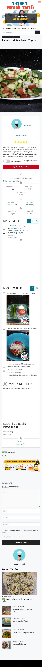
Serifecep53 (27, 125)
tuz (13, 235)
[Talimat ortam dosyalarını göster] (32, 288)
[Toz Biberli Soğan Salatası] (6, 633)
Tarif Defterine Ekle (22, 167)
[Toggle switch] (6, 161)
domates (14, 226)
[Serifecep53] (19, 555)
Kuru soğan (15, 230)
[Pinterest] (15, 46)
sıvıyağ (20, 233)
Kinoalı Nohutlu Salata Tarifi (22, 610)
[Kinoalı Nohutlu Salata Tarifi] (6, 610)
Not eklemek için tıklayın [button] (12, 181)
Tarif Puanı (5, 487)
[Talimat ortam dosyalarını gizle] (36, 288)
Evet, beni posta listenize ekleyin (13, 537)
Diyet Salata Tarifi (20, 621)
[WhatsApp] (20, 46)
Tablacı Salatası (19, 644)
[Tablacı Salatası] (6, 645)
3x (37, 221)
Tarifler (16, 37)
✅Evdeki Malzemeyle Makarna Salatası (17, 600)
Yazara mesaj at (21, 135)
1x (28, 221)
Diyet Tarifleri (18, 618)
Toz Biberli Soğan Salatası (24, 632)
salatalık (14, 228)
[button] (15, 142)
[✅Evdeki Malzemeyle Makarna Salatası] (19, 583)
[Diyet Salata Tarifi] (6, 622)
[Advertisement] (21, 262)
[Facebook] (10, 46)
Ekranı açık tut (16, 161)
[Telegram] (25, 46)
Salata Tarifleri (7, 37)
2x (33, 221)
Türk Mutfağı (29, 205)
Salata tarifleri (21, 444)
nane (15, 237)
